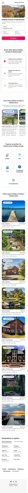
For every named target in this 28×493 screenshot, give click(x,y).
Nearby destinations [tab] (7, 441)
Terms (15, 485)
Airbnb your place (19, 2)
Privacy (11, 485)
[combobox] (13, 28)
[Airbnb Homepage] (3, 2)
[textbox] (7, 34)
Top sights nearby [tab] (18, 441)
